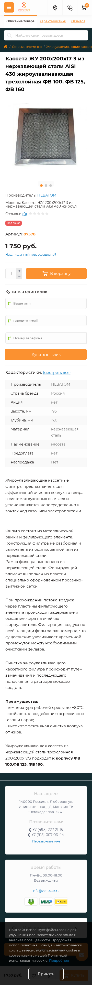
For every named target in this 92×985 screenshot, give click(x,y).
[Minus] (19, 276)
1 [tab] (41, 185)
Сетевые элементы (27, 47)
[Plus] (19, 271)
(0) (24, 214)
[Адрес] (55, 7)
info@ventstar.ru (46, 891)
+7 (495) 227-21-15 (47, 829)
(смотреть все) (57, 372)
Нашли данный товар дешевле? (30, 254)
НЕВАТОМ (46, 195)
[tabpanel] (46, 136)
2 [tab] (46, 185)
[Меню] (9, 7)
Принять (46, 974)
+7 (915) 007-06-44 (47, 834)
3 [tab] (50, 185)
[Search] (9, 35)
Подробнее (59, 960)
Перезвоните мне (46, 841)
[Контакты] (69, 7)
